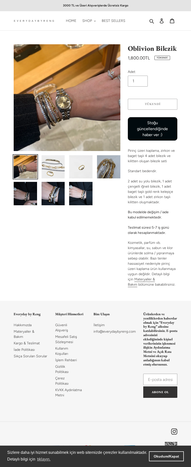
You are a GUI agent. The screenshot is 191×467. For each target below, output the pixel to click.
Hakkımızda (23, 325)
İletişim (99, 325)
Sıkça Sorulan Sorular (30, 356)
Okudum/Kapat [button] (166, 456)
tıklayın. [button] (43, 459)
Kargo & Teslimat (27, 343)
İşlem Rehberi (66, 360)
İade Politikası (24, 350)
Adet (131, 72)
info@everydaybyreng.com (115, 331)
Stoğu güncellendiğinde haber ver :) (152, 128)
